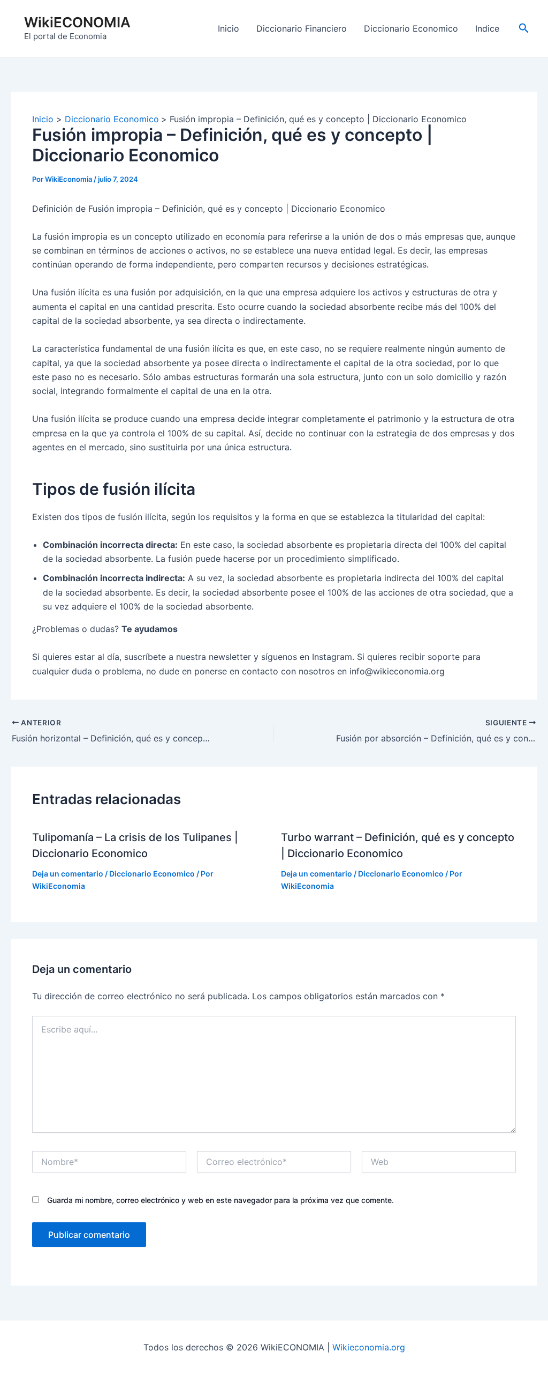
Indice (487, 28)
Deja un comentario (67, 873)
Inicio (228, 28)
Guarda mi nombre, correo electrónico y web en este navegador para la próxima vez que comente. (220, 1200)
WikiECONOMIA (77, 22)
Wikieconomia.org (368, 1347)
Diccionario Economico (411, 28)
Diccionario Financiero (301, 28)
